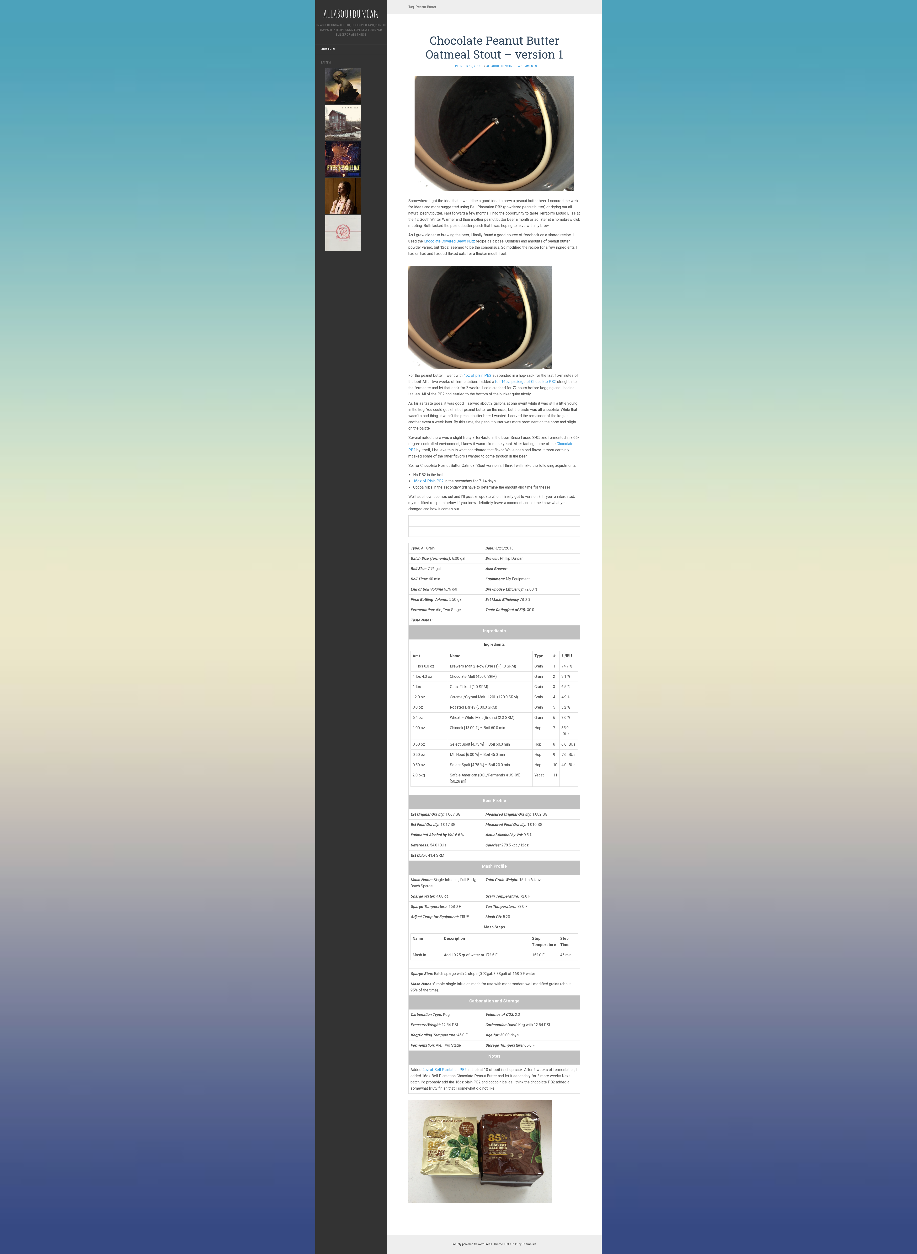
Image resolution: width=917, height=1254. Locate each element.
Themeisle (529, 1244)
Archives (328, 49)
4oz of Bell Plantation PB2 (444, 1069)
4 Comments (527, 66)
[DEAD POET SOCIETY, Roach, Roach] (343, 196)
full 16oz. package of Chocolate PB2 (525, 381)
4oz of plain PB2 (477, 375)
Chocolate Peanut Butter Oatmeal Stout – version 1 (494, 47)
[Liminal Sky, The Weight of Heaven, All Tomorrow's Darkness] (343, 122)
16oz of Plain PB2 (428, 481)
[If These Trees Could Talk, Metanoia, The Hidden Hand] (343, 159)
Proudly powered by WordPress (472, 1244)
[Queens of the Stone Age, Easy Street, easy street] (343, 232)
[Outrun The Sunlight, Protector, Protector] (343, 85)
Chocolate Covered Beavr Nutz (449, 241)
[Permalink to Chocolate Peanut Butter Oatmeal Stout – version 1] (494, 133)
